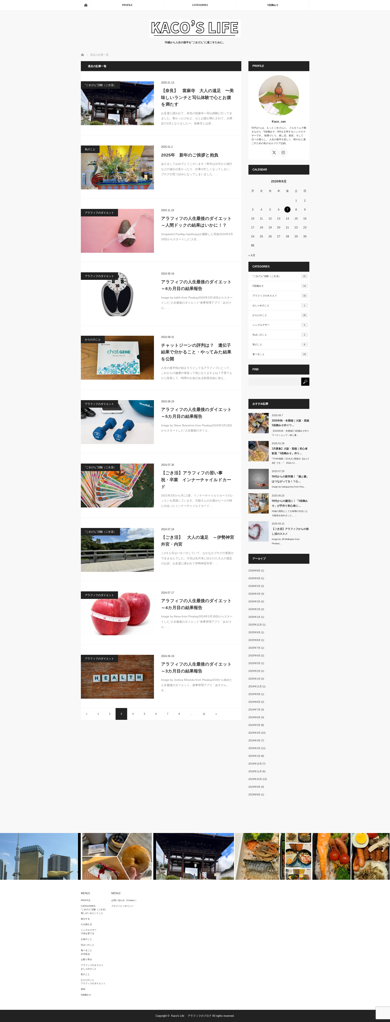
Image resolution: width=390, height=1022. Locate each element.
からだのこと (93, 339)
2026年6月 (254, 578)
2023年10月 (255, 779)
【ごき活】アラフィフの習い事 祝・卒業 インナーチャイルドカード (196, 479)
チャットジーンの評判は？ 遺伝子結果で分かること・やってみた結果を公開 (196, 352)
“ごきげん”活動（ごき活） (94, 909)
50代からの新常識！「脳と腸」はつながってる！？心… (290, 479)
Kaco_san (279, 121)
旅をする (85, 919)
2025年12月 (255, 624)
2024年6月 (254, 717)
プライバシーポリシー (122, 906)
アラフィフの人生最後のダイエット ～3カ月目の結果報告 (197, 667)
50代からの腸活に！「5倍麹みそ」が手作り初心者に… (290, 503)
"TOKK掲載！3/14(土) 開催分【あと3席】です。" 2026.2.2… (290, 460)
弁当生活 (85, 954)
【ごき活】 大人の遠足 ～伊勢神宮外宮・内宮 (197, 540)
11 (204, 713)
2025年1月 (254, 678)
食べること (279, 354)
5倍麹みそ (272, 5)
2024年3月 (254, 740)
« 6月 (251, 255)
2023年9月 (254, 786)
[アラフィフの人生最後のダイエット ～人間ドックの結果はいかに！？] (117, 231)
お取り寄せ (86, 959)
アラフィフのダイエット (99, 212)
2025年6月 (254, 655)
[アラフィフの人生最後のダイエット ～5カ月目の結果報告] (117, 422)
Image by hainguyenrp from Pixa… (289, 486)
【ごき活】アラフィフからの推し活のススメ (290, 531)
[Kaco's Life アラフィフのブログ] (195, 36)
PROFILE (127, 5)
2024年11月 (255, 686)
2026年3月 (254, 601)
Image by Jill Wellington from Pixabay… (286, 541)
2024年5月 (254, 725)
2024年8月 (254, 702)
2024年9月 (254, 694)
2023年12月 (255, 763)
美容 (83, 989)
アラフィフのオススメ (279, 295)
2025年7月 (254, 647)
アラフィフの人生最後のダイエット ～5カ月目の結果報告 (197, 413)
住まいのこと (278, 334)
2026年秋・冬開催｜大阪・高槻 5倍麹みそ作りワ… (290, 423)
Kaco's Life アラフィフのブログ (191, 1015)
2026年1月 (254, 617)
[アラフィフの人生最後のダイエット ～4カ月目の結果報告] (117, 613)
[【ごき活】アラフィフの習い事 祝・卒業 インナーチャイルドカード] (117, 485)
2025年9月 (254, 632)
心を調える (86, 924)
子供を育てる (87, 933)
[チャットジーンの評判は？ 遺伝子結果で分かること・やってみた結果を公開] (117, 358)
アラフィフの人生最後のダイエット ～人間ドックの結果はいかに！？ (197, 222)
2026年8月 (254, 570)
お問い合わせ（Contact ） (124, 900)
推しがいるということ (92, 913)
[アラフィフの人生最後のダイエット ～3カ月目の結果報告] (117, 677)
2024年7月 (254, 709)
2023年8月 (254, 794)
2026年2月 (254, 609)
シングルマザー (278, 325)
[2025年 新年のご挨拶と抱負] (117, 167)
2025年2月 (254, 671)
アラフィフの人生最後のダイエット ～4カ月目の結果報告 (197, 604)
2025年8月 (254, 640)
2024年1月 (254, 756)
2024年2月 (254, 748)
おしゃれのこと (278, 305)
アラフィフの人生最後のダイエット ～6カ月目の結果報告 (197, 285)
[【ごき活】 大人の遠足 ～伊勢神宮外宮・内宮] (117, 550)
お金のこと (86, 939)
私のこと (90, 149)
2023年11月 (255, 771)
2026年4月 (254, 593)
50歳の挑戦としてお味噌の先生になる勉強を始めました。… (290, 513)
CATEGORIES (200, 5)
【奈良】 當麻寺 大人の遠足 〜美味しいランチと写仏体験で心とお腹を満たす (197, 97)
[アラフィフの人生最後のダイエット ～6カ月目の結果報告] (117, 294)
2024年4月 (254, 732)
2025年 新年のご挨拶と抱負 (189, 155)
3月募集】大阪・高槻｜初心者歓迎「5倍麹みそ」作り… (290, 451)
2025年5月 (254, 663)
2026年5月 (254, 586)
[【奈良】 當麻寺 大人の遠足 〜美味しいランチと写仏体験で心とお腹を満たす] (117, 103)
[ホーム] (86, 5)
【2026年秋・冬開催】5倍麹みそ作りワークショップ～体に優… (290, 433)
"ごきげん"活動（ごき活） (100, 85)
